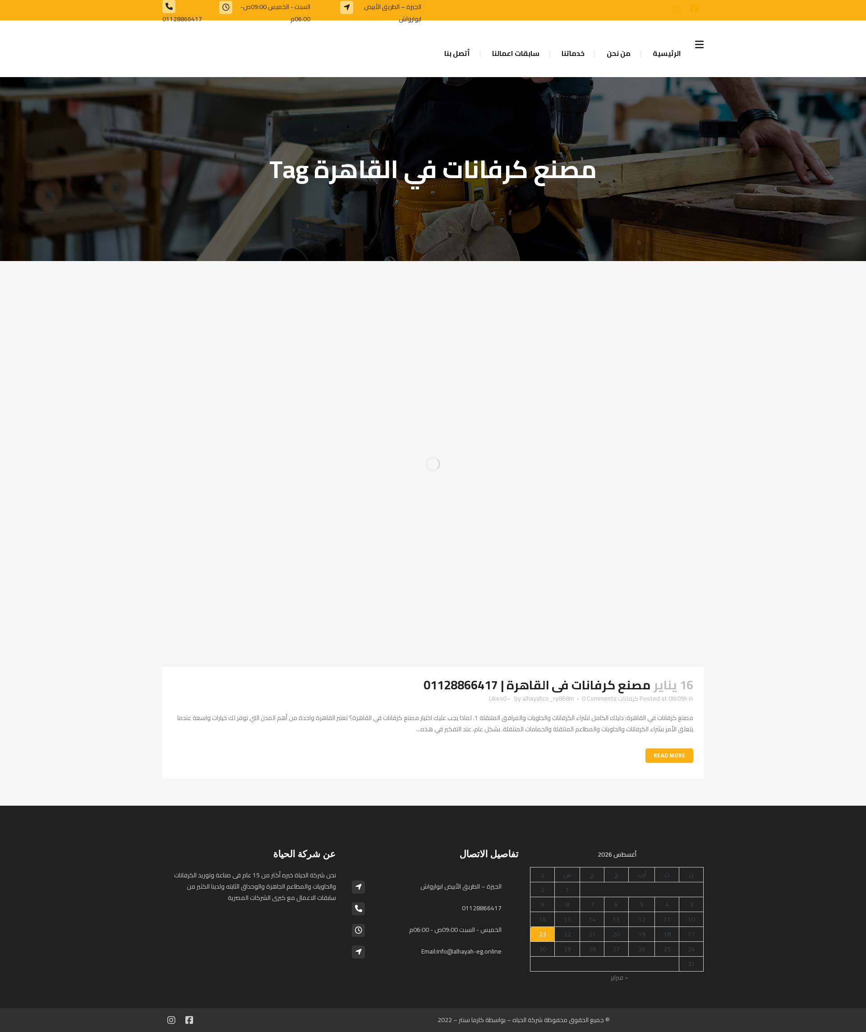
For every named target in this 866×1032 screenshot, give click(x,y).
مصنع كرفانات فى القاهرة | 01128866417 (537, 685)
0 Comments (599, 698)
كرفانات (628, 698)
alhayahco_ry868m (548, 698)
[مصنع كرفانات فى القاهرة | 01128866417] (433, 464)
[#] (695, 9)
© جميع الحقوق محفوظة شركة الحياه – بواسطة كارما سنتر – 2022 (524, 1020)
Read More (669, 755)
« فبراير (619, 977)
